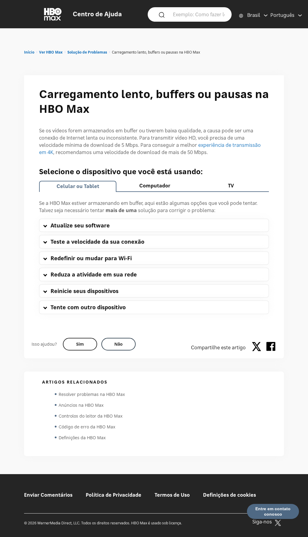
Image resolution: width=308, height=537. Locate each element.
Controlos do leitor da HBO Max (90, 416)
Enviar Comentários (48, 495)
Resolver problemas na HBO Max (92, 394)
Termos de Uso (172, 495)
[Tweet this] (258, 347)
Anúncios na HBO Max (81, 405)
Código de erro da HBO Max (87, 427)
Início (29, 52)
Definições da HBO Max (82, 437)
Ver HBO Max (51, 52)
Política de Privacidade (113, 495)
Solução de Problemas (87, 52)
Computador (154, 185)
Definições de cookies (229, 495)
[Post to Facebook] (270, 347)
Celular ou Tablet (78, 186)
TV (231, 185)
